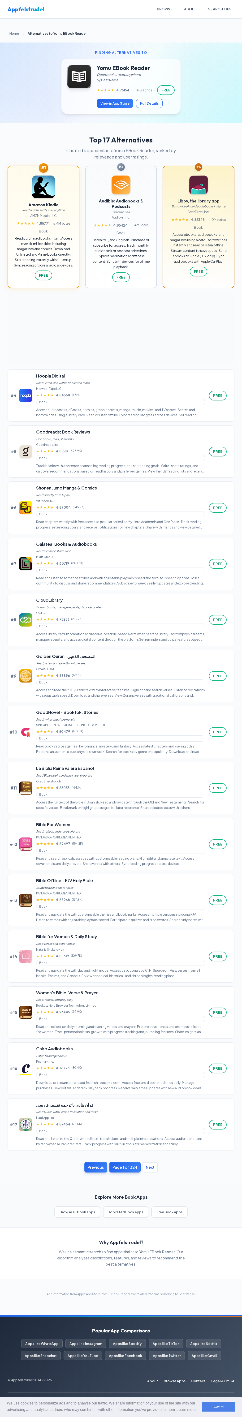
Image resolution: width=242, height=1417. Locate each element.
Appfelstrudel (26, 9)
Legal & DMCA (222, 1381)
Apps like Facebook (125, 1355)
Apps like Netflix (203, 1343)
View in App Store (115, 103)
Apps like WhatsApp (42, 1343)
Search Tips (220, 9)
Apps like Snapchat (41, 1355)
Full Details (149, 103)
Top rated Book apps (125, 1212)
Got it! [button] (219, 1407)
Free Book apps (169, 1212)
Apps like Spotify (127, 1343)
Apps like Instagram (85, 1343)
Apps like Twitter (167, 1355)
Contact (198, 1381)
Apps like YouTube (83, 1355)
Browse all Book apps (77, 1212)
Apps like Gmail (204, 1355)
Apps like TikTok (166, 1343)
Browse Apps (175, 1381)
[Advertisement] (121, 329)
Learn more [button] (186, 1410)
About (190, 9)
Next (150, 1167)
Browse (165, 9)
